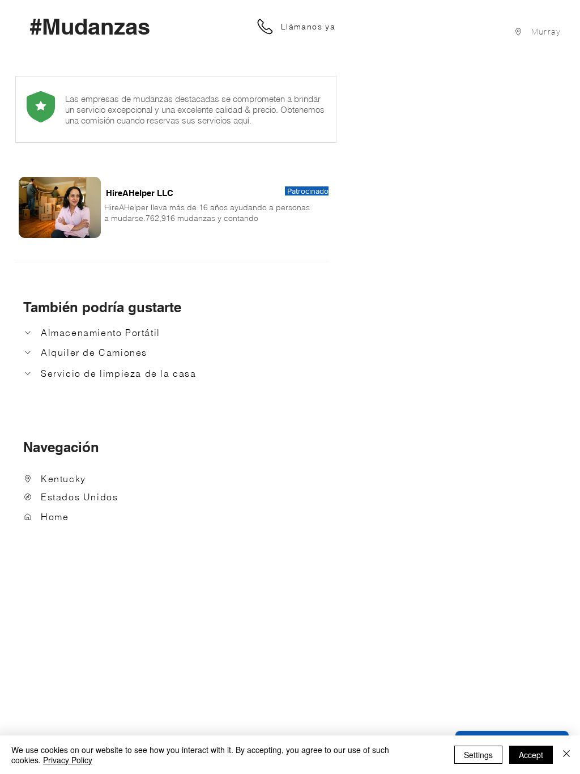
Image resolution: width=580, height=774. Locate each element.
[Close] (566, 755)
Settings (478, 754)
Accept (531, 754)
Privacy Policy (67, 760)
